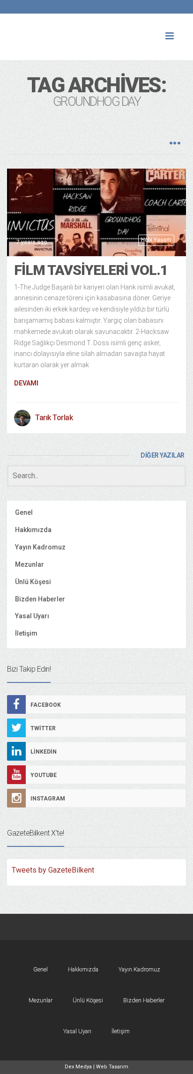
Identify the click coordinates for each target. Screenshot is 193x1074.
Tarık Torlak (54, 417)
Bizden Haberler (40, 599)
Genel (24, 512)
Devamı (26, 383)
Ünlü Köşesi (33, 581)
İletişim (26, 633)
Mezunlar (29, 564)
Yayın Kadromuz (40, 547)
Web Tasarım (112, 1067)
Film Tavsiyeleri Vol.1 (91, 270)
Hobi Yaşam (156, 240)
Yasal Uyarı (32, 616)
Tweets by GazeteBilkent (53, 870)
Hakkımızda (33, 529)
